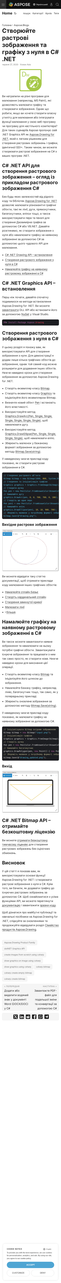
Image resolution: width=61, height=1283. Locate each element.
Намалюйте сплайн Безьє (21, 592)
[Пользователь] (51, 4)
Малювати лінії (14, 607)
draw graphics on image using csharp (22, 960)
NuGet (25, 314)
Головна (7, 25)
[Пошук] (57, 4)
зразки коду (48, 905)
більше (10, 612)
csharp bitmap (43, 966)
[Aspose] (19, 4)
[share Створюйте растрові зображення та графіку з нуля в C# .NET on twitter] (15, 1017)
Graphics (46, 393)
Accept (30, 1265)
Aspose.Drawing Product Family (19, 942)
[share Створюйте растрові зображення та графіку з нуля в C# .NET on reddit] (28, 1017)
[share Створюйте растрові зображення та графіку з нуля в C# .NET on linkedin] (22, 1017)
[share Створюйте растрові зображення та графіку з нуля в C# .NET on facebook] (34, 1017)
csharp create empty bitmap (18, 973)
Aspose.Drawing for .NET (41, 200)
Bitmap (45, 388)
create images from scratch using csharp (24, 954)
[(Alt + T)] (15, 13)
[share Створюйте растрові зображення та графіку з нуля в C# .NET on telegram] (46, 1017)
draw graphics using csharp (17, 966)
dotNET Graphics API (14, 948)
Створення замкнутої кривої (23, 602)
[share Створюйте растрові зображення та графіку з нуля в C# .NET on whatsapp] (40, 1017)
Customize (18, 1273)
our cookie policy (24, 1258)
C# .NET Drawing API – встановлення (28, 254)
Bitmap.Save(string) (27, 451)
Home (7, 13)
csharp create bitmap (14, 979)
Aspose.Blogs (21, 25)
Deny (43, 1273)
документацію (11, 905)
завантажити (10, 309)
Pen (37, 402)
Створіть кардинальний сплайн (25, 597)
